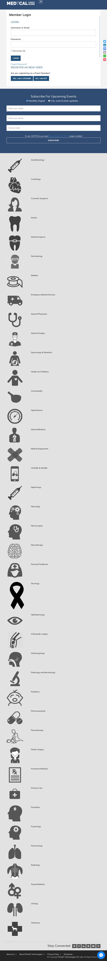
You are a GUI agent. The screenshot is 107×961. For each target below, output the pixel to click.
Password (16, 39)
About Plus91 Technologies (31, 954)
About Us (10, 954)
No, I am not (41, 78)
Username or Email (20, 28)
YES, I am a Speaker (22, 78)
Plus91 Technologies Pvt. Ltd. (70, 957)
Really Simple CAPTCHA (59, 136)
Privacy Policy (53, 954)
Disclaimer (68, 954)
